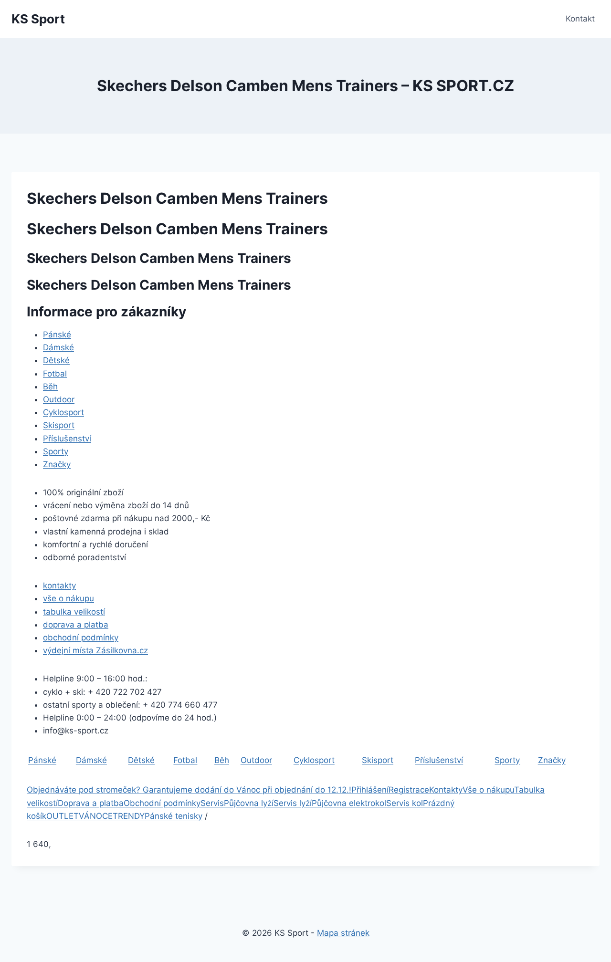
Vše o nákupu (488, 790)
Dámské (58, 347)
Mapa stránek (343, 933)
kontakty (59, 585)
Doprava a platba (91, 803)
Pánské (57, 334)
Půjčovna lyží (249, 803)
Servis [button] (212, 803)
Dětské (56, 360)
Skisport (58, 425)
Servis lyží (293, 803)
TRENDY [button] (129, 816)
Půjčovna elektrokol (349, 803)
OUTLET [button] (62, 816)
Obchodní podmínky (162, 803)
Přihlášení (370, 790)
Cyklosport (63, 412)
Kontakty (446, 790)
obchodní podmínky (80, 637)
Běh (50, 386)
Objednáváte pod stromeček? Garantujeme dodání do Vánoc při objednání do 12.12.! (189, 790)
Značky (57, 464)
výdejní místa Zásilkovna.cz (95, 650)
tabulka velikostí (74, 612)
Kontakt (580, 18)
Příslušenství (67, 438)
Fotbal (55, 373)
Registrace (409, 790)
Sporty (55, 451)
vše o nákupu (68, 598)
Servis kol (404, 803)
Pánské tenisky (173, 816)
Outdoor (58, 399)
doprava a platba (75, 624)
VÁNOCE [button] (96, 816)
